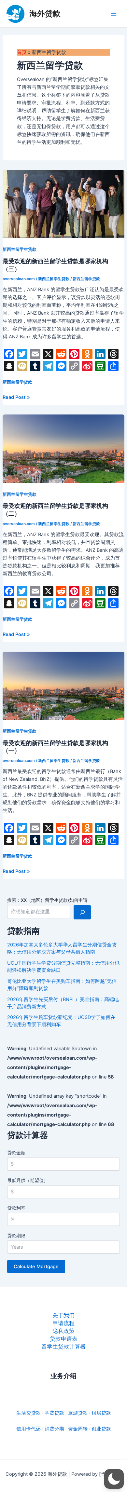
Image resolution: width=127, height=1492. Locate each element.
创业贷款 (101, 1429)
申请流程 (63, 1323)
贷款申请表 (64, 1338)
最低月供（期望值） (27, 1180)
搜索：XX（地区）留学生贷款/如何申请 (47, 900)
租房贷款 (101, 1413)
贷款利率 (16, 1208)
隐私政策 (63, 1330)
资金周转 (78, 1429)
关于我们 (63, 1315)
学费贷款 (54, 1413)
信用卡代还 (28, 1429)
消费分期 (54, 1429)
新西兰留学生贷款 (19, 249)
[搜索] (82, 912)
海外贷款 (45, 13)
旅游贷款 (78, 1413)
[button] (114, 1479)
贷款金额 (16, 1152)
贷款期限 (16, 1235)
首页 (22, 52)
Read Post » (16, 397)
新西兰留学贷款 (86, 279)
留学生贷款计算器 (63, 1346)
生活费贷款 (28, 1413)
